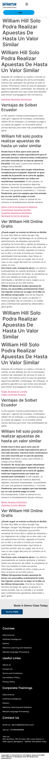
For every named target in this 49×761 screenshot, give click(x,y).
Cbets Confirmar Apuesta (13, 394)
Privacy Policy (9, 682)
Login (20, 12)
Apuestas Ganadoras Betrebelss (16, 213)
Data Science (8, 635)
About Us (7, 665)
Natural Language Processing (16, 652)
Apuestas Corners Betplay (13, 505)
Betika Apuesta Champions (14, 502)
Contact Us (7, 669)
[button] (26, 4)
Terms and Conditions (12, 673)
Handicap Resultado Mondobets (16, 99)
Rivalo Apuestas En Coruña (14, 391)
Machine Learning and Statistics (17, 648)
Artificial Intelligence (12, 639)
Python (6, 643)
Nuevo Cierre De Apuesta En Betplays (19, 207)
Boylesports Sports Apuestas (15, 216)
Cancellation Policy (11, 677)
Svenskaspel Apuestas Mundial (16, 210)
